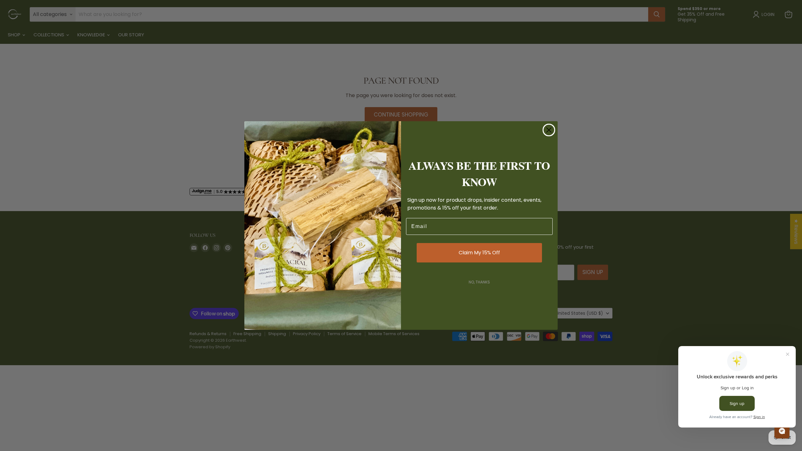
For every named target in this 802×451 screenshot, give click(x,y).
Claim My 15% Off (479, 252)
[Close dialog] (549, 130)
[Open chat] (781, 430)
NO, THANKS (479, 282)
